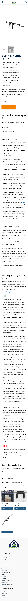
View (4, 508)
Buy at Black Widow (8, 107)
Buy (10, 508)
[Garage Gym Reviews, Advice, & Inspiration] (14, 2)
